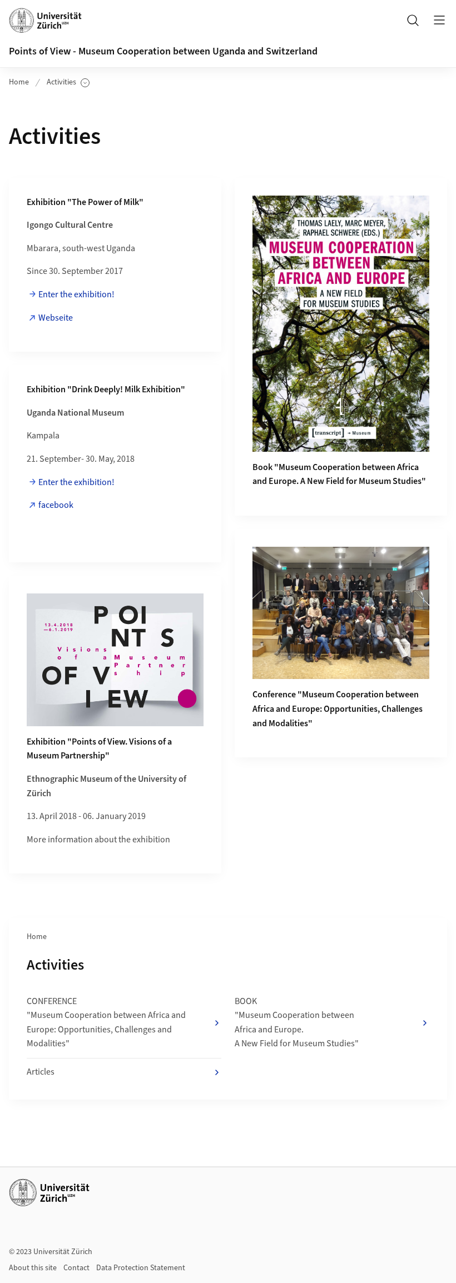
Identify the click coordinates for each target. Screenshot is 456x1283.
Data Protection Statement (140, 1268)
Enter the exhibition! (76, 294)
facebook (55, 505)
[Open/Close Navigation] (439, 20)
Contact (76, 1268)
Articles (40, 1072)
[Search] (412, 20)
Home (19, 82)
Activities (68, 82)
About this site (33, 1268)
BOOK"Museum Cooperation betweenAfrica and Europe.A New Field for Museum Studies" (297, 1022)
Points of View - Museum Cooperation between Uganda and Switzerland (163, 51)
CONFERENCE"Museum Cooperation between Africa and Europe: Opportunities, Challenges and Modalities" (106, 1022)
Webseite (55, 318)
